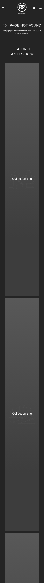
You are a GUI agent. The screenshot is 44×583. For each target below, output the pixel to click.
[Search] (34, 8)
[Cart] (40, 8)
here (37, 31)
